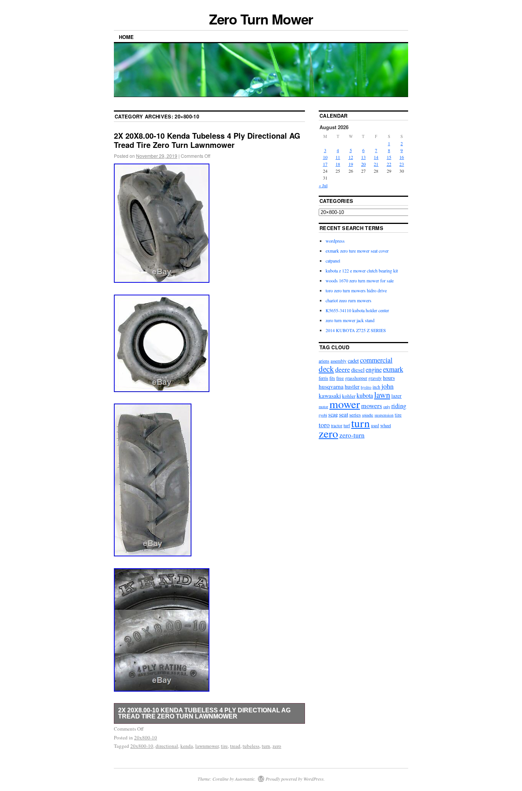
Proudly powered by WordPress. (295, 779)
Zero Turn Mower (261, 19)
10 (325, 157)
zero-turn (352, 435)
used (375, 425)
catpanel (333, 261)
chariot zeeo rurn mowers (348, 300)
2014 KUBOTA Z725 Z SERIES (356, 330)
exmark (393, 369)
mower (344, 403)
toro (324, 424)
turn (266, 745)
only (386, 406)
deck (326, 368)
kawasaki (330, 395)
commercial (376, 360)
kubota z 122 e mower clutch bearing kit (362, 270)
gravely (375, 378)
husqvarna (331, 386)
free (340, 378)
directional (167, 745)
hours (389, 377)
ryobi (323, 415)
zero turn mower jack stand (350, 320)
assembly (339, 361)
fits (332, 378)
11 (338, 157)
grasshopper (356, 378)
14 (376, 157)
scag (333, 414)
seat (343, 414)
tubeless (251, 745)
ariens (324, 361)
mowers (371, 405)
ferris (323, 378)
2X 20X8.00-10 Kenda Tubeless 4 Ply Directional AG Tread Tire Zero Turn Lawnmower (207, 140)
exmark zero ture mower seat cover (357, 251)
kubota (365, 395)
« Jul (323, 185)
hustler (352, 386)
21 (376, 164)
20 (363, 164)
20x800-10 (145, 737)
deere (342, 369)
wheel (385, 425)
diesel (358, 369)
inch (376, 387)
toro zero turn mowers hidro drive (356, 290)
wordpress (335, 241)
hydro (366, 387)
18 (338, 164)
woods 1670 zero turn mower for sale (360, 280)
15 (389, 157)
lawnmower (207, 745)
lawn (382, 394)
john (387, 386)
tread (235, 745)
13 (363, 157)
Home (126, 37)
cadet (353, 360)
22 (389, 164)
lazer (396, 395)
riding (398, 406)
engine (374, 369)
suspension (384, 415)
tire (224, 745)
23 (401, 164)
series (355, 414)
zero (276, 745)
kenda (186, 745)
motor (323, 406)
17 (325, 164)
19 (351, 164)
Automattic (245, 779)
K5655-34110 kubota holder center (357, 310)
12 (351, 157)
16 (401, 157)
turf (347, 425)
